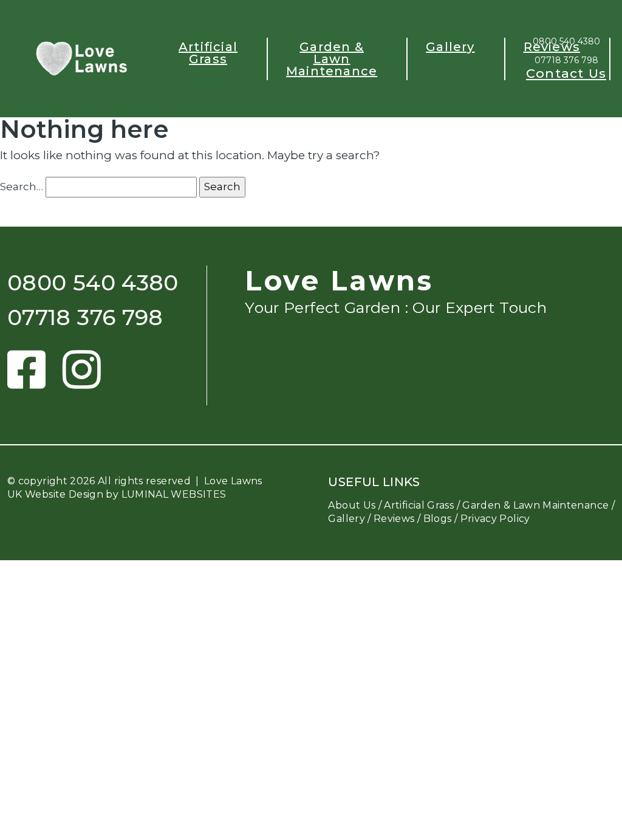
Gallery (450, 46)
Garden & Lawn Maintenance (331, 58)
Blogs (437, 518)
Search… (21, 186)
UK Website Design (55, 494)
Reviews (552, 46)
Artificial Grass (208, 52)
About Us (351, 505)
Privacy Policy (495, 518)
